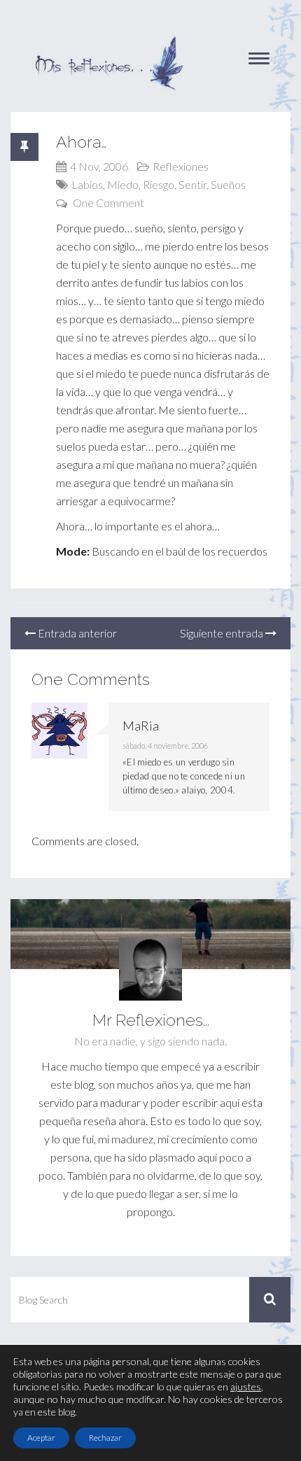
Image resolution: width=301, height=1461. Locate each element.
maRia (140, 725)
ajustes (245, 1386)
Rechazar (105, 1437)
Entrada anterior (76, 633)
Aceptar (41, 1437)
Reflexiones (181, 166)
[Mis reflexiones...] (108, 41)
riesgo (158, 184)
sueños (228, 184)
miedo (123, 184)
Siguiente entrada (222, 633)
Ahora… (81, 141)
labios (87, 184)
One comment (108, 202)
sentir (192, 184)
